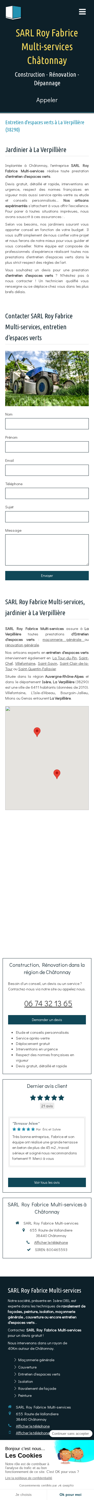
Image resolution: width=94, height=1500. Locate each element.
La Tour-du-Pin (64, 657)
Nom (9, 414)
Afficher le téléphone (51, 1242)
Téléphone (13, 483)
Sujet (9, 506)
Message (13, 530)
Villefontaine (25, 663)
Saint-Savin (47, 663)
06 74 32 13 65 (48, 1003)
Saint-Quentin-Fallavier (37, 668)
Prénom (11, 437)
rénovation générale (22, 644)
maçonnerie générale (64, 639)
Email (9, 460)
